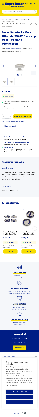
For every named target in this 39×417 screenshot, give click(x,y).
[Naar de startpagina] (14, 5)
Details (10, 251)
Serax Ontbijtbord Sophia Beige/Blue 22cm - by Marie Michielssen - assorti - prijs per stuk (10, 233)
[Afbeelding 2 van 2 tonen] (21, 75)
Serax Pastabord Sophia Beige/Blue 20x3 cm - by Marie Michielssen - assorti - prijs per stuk (28, 233)
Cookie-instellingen (19, 402)
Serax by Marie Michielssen (13, 48)
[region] (19, 70)
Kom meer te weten (11, 385)
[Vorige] (3, 66)
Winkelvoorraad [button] (10, 126)
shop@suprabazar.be (22, 142)
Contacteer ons (19, 348)
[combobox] (17, 12)
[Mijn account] (35, 4)
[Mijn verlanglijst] (26, 4)
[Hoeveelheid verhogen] (10, 116)
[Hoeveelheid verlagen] (3, 116)
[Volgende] (35, 66)
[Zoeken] (35, 12)
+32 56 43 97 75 (23, 144)
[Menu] (3, 4)
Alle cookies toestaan (19, 391)
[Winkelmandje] (31, 4)
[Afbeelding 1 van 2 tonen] (17, 75)
